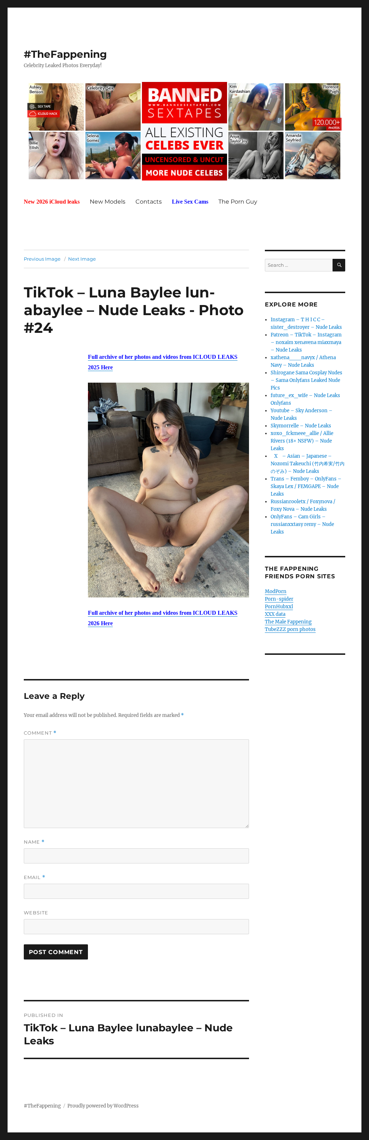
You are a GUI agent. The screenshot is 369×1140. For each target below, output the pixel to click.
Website (36, 912)
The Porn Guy (237, 201)
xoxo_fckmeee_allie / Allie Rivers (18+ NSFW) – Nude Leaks (302, 441)
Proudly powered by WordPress (103, 1106)
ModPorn (275, 591)
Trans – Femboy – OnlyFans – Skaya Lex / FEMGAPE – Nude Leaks (306, 486)
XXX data (275, 614)
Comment (40, 733)
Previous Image (42, 259)
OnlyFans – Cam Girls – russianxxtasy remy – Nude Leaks (302, 524)
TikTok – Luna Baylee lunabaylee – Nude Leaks (119, 301)
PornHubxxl (279, 607)
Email (34, 877)
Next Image (82, 259)
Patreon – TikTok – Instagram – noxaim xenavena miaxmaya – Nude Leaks (306, 342)
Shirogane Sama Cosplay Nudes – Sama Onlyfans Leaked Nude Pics (306, 380)
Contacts (148, 201)
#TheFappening (65, 54)
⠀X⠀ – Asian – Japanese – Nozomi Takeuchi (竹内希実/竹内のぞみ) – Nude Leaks (307, 463)
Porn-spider (279, 599)
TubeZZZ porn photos (290, 629)
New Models (107, 201)
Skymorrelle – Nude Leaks (301, 426)
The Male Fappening (288, 622)
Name (34, 842)
